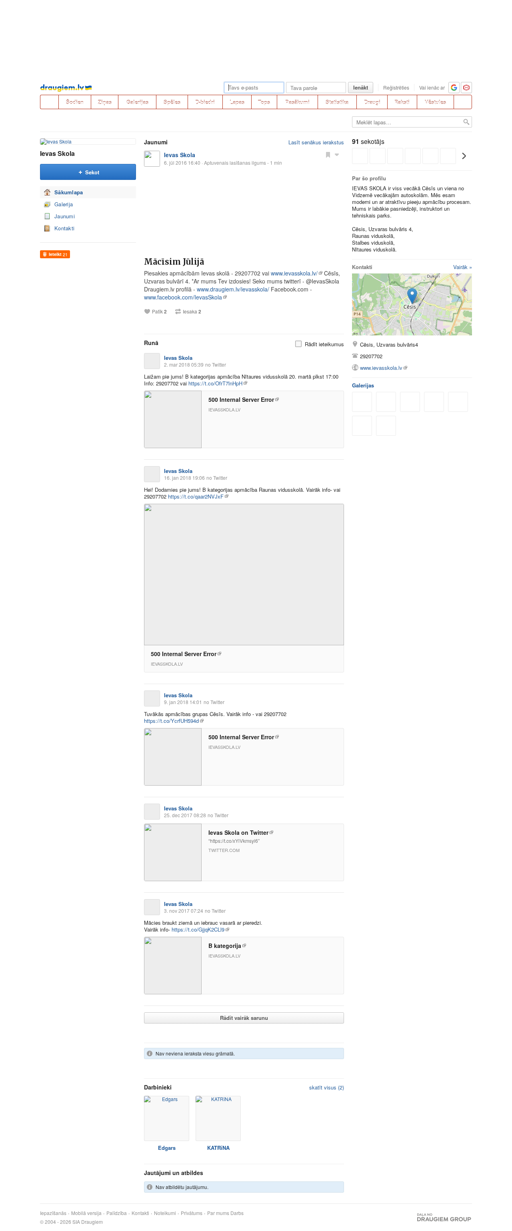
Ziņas (105, 102)
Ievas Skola (57, 153)
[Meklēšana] (463, 102)
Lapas (237, 102)
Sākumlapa (68, 192)
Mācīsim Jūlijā (174, 262)
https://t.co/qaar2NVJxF (196, 496)
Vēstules (435, 102)
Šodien (75, 102)
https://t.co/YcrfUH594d (171, 720)
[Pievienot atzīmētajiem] (328, 154)
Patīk (159, 311)
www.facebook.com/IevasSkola (183, 297)
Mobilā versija (86, 1213)
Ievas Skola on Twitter (238, 832)
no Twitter (215, 364)
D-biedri (205, 102)
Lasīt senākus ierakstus (316, 142)
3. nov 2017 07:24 (183, 910)
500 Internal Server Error (241, 399)
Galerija (63, 204)
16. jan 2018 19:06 (184, 477)
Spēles (172, 102)
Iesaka (192, 311)
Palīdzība (116, 1213)
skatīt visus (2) (326, 1087)
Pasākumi (297, 102)
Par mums (218, 1213)
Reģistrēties (396, 87)
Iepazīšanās (53, 1213)
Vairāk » (462, 266)
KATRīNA (218, 1147)
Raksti (402, 102)
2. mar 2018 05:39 (184, 364)
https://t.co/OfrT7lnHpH (215, 383)
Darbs (237, 1213)
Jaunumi (64, 216)
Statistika (337, 102)
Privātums (191, 1213)
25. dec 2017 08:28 (185, 815)
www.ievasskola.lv (381, 367)
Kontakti (64, 228)
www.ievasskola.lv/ (294, 273)
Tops (264, 102)
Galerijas (137, 102)
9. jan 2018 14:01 (183, 701)
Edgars (167, 1147)
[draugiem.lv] (49, 102)
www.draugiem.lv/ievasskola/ (233, 289)
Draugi (372, 102)
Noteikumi (165, 1213)
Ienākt (360, 87)
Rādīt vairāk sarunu (244, 1018)
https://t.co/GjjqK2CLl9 (198, 929)
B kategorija (224, 946)
